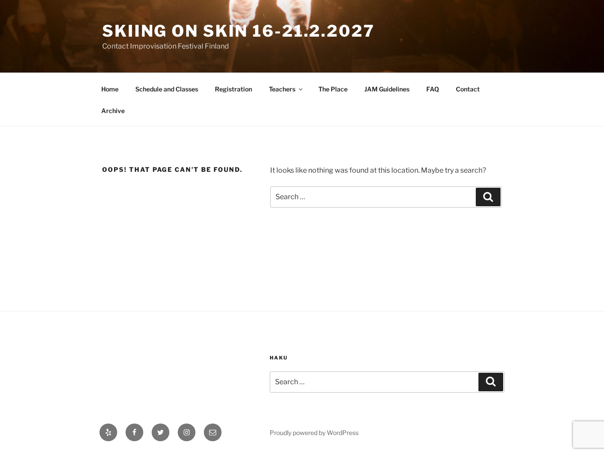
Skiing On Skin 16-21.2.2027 (238, 31)
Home (110, 89)
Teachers (282, 89)
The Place (333, 89)
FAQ (432, 89)
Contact (468, 89)
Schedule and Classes (166, 89)
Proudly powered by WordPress (314, 432)
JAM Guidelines (386, 89)
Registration (233, 89)
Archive (113, 110)
